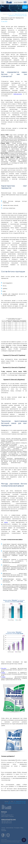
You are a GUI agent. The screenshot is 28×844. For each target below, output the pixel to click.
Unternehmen (10, 827)
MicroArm (3, 668)
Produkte (17, 827)
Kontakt (4, 830)
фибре (6, 522)
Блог (10, 14)
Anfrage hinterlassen (25, 7)
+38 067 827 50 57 (6, 823)
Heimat (5, 14)
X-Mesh (3, 677)
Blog (21, 827)
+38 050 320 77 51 (6, 821)
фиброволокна (17, 94)
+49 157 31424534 (18, 2)
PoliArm (3, 672)
